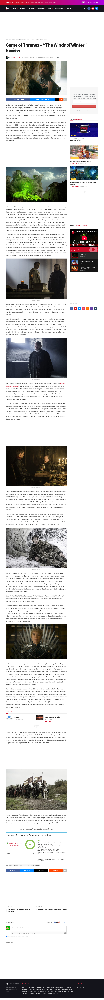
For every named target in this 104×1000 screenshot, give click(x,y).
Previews (22, 2)
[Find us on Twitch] (91, 308)
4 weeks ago (84, 142)
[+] (35, 933)
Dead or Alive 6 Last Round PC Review (80, 161)
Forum (69, 8)
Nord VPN (70, 991)
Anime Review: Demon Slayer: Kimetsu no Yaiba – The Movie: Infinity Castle (53, 717)
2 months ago (84, 186)
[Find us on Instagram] (83, 308)
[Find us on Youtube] (92, 8)
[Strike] (19, 933)
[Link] (31, 933)
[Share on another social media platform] (65, 99)
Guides (17, 2)
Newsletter (10, 2)
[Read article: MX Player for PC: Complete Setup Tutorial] (9, 717)
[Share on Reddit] (61, 99)
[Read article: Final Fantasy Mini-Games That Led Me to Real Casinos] (84, 173)
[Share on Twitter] (57, 99)
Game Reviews (75, 157)
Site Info (27, 2)
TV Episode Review (35, 865)
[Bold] (13, 933)
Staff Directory (40, 987)
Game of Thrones (13, 865)
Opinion (31, 8)
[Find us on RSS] (87, 308)
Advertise (68, 987)
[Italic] (15, 933)
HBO (21, 865)
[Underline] (17, 933)
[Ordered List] (22, 933)
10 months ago (19, 719)
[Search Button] (84, 8)
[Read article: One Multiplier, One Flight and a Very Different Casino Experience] (84, 130)
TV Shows (39, 57)
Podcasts (40, 8)
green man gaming (48, 2)
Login (65, 922)
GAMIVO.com (32, 991)
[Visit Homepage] (7, 8)
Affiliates (54, 2)
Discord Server (41, 989)
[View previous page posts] (35, 726)
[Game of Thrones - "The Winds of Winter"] (15, 844)
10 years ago (25, 57)
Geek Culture (59, 8)
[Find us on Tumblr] (95, 308)
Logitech (50, 991)
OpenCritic (57, 989)
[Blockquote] (26, 933)
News (14, 8)
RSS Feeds (32, 989)
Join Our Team (50, 987)
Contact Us (31, 987)
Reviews (22, 8)
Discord (32, 2)
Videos (49, 8)
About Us (24, 987)
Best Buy (25, 993)
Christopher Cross (15, 57)
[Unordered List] (24, 933)
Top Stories (26, 865)
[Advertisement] (52, 25)
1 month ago (83, 163)
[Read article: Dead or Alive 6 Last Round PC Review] (84, 152)
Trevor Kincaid (75, 142)
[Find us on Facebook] (89, 8)
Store (36, 2)
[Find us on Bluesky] (96, 8)
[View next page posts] (37, 726)
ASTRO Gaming (42, 991)
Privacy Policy (59, 987)
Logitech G (40, 2)
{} (33, 933)
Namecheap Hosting (60, 991)
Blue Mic (32, 993)
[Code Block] (28, 933)
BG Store (49, 989)
